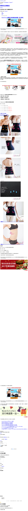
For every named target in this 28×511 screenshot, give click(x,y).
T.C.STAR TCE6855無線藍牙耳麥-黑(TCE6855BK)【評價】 (9, 427)
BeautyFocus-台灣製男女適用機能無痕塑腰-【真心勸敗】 (13, 17)
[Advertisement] (14, 483)
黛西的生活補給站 (5, 5)
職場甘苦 (6, 439)
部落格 (3, 13)
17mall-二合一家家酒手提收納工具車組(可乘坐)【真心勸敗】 (9, 424)
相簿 (2, 12)
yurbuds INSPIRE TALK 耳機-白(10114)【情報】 (8, 421)
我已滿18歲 (2, 509)
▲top (1, 440)
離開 (4, 509)
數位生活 (6, 11)
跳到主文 (1, 7)
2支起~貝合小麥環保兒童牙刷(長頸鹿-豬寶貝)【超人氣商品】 (10, 425)
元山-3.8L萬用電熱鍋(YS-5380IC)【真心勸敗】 (8, 428)
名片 (2, 14)
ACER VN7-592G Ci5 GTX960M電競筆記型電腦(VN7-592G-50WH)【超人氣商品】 (12, 426)
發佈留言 (1, 446)
